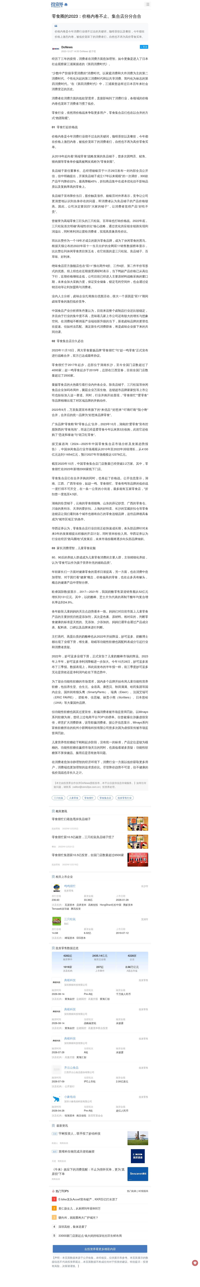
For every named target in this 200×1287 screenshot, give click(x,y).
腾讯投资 (76, 908)
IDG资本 (81, 937)
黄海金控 (70, 999)
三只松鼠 (58, 797)
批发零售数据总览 (67, 948)
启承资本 (81, 904)
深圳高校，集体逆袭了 (73, 1226)
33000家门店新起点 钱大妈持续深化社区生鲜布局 (90, 1235)
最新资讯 (62, 1125)
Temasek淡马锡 (60, 908)
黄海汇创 (105, 999)
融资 (55, 1151)
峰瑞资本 (70, 937)
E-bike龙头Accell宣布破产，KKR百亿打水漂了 (88, 1199)
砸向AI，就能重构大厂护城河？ (78, 1217)
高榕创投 (93, 904)
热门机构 (131, 1191)
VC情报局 (143, 1191)
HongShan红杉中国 (110, 904)
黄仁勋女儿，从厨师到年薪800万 (80, 1208)
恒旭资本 (70, 1115)
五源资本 (70, 904)
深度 (55, 1133)
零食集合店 (105, 797)
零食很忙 (89, 797)
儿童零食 (73, 797)
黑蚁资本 (128, 904)
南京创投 (81, 1115)
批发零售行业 (125, 797)
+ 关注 (144, 46)
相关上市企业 (64, 876)
